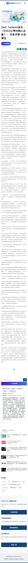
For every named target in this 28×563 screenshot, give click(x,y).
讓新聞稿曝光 (14, 528)
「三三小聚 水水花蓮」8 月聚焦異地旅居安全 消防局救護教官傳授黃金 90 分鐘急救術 (17, 449)
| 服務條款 (11, 559)
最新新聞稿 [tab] (11, 430)
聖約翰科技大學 (16, 481)
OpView (4, 484)
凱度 (24, 481)
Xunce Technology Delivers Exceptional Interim (14, 441)
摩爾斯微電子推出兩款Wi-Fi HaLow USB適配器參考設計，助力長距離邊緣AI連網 (17, 462)
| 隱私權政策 (16, 559)
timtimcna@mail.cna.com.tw (14, 395)
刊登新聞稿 (14, 512)
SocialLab (4, 487)
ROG (3, 490)
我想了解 (14, 545)
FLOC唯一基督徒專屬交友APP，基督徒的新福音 (17, 435)
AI (9, 481)
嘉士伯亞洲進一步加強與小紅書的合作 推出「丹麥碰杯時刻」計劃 (17, 456)
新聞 (21, 43)
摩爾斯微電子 (13, 487)
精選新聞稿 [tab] (4, 430)
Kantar (4, 481)
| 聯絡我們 (21, 559)
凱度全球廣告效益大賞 (14, 484)
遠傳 (20, 487)
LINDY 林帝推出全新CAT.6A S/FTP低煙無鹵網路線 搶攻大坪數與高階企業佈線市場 (17, 469)
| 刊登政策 (6, 559)
